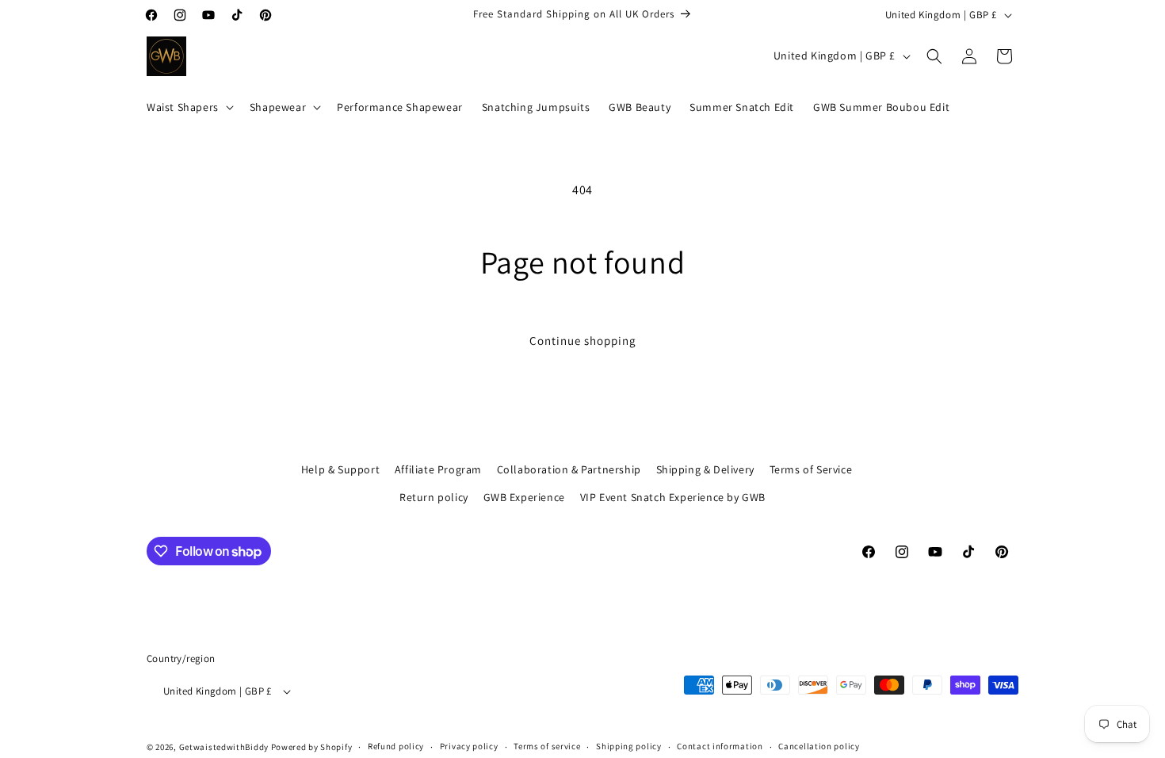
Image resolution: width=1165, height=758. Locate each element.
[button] (188, 107)
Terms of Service (811, 469)
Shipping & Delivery (705, 469)
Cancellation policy (818, 746)
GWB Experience (524, 497)
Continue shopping (582, 340)
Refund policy (396, 746)
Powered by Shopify (312, 746)
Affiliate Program (438, 469)
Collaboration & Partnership (569, 469)
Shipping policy (629, 746)
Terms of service (547, 746)
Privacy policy (469, 746)
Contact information (719, 746)
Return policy (433, 497)
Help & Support (340, 469)
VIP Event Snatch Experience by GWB (673, 497)
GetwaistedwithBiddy (224, 746)
